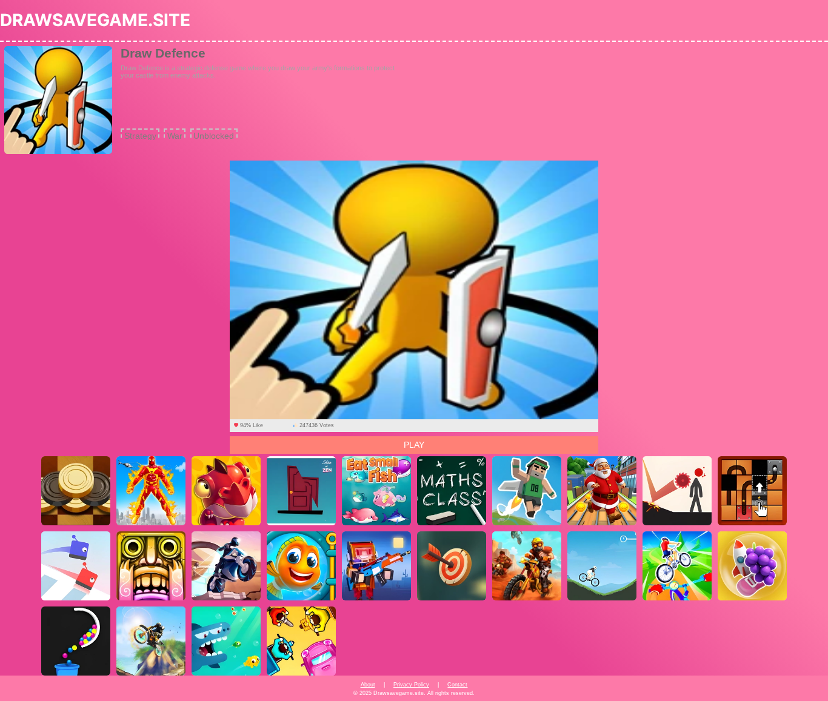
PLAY (414, 445)
